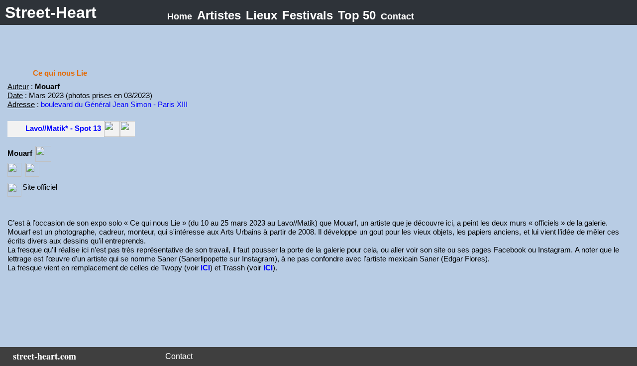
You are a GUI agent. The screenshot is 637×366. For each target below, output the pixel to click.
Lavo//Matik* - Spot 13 (63, 128)
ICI (205, 267)
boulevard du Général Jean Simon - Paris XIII (114, 104)
